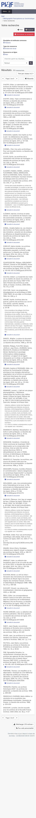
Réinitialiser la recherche (24, 34)
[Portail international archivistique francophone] (18, 4)
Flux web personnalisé (25, 728)
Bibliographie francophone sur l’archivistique (18, 18)
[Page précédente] (3, 78)
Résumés (30, 78)
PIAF (3, 16)
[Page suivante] (16, 78)
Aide (21, 30)
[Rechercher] (31, 63)
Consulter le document (13, 95)
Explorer (30, 30)
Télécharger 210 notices (23, 724)
